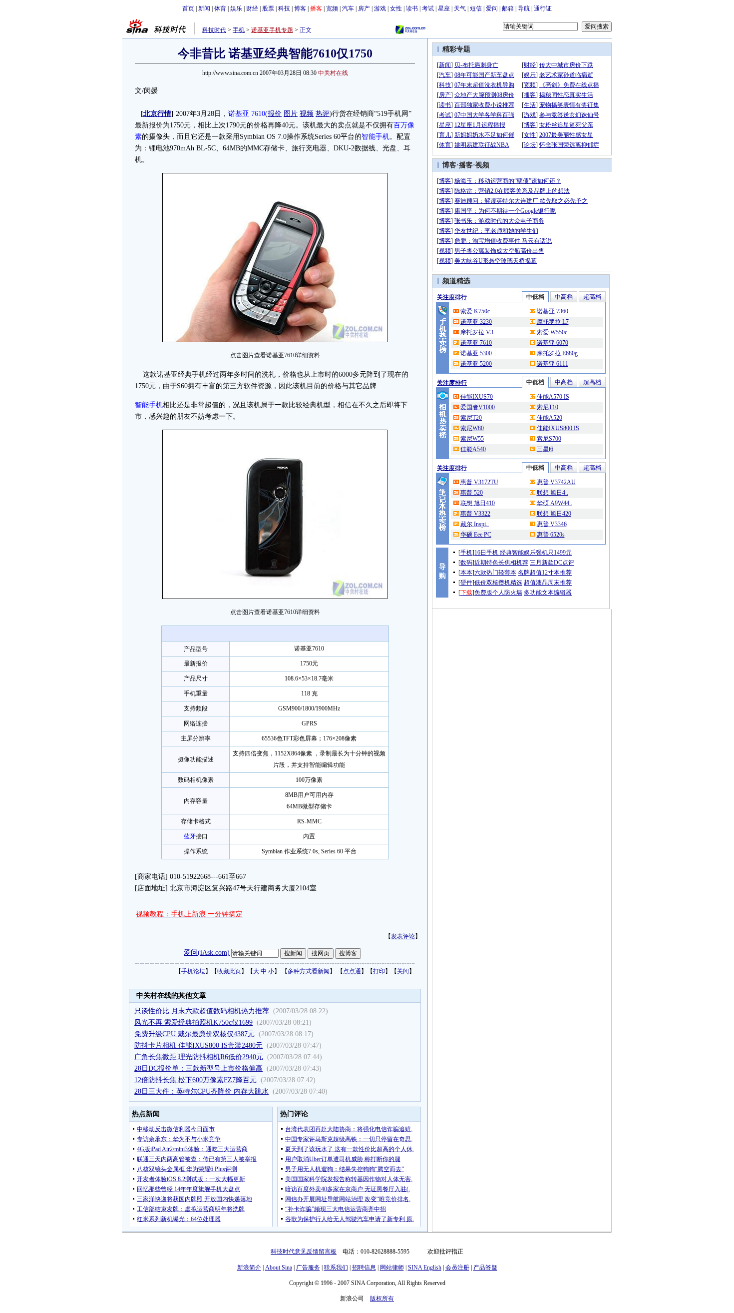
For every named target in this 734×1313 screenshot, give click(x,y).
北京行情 (157, 113)
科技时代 (214, 29)
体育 (220, 8)
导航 (524, 8)
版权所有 (382, 1298)
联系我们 (336, 1267)
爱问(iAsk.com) (207, 952)
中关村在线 (333, 72)
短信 (476, 8)
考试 (428, 8)
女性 (396, 8)
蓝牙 (190, 836)
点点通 (352, 971)
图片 (291, 113)
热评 (323, 113)
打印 (379, 971)
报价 (275, 113)
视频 (307, 113)
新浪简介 (249, 1267)
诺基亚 (238, 113)
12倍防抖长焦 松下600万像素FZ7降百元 (195, 1080)
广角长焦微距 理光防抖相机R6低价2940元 (198, 1057)
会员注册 (457, 1267)
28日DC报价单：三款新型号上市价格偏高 (198, 1068)
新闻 (204, 8)
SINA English (424, 1267)
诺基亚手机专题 (272, 29)
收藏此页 (229, 971)
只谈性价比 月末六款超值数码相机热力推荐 (201, 1011)
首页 (188, 8)
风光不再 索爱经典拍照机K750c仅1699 (193, 1022)
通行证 (543, 8)
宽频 (332, 8)
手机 (239, 29)
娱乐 (236, 8)
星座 (444, 8)
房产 (364, 8)
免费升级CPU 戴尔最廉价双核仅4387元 (194, 1034)
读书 (412, 8)
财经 (252, 8)
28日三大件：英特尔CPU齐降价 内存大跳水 (201, 1091)
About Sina (278, 1267)
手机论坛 (193, 971)
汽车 (348, 8)
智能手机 (375, 136)
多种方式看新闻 (309, 971)
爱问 (492, 8)
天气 (460, 8)
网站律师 (392, 1267)
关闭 (403, 971)
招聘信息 (364, 1267)
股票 (268, 8)
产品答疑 (485, 1267)
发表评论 (403, 936)
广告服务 (308, 1267)
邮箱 (508, 8)
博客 (300, 8)
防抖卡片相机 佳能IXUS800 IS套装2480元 (198, 1045)
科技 (284, 8)
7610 (258, 113)
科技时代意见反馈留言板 (304, 1251)
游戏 (380, 8)
